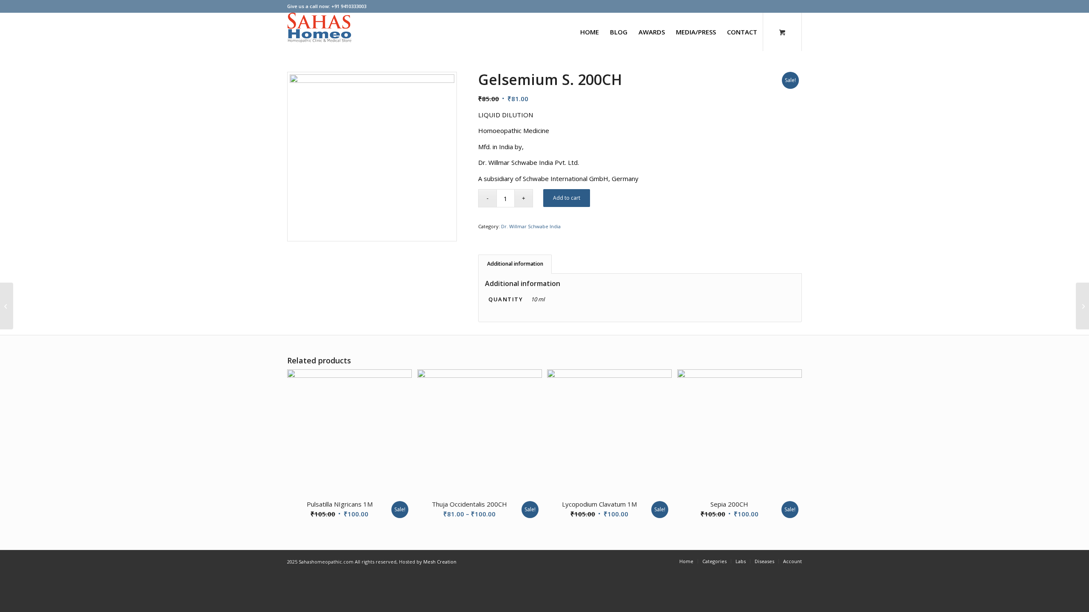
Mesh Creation (439, 561)
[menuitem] (589, 32)
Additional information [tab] (515, 263)
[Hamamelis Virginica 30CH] (6, 306)
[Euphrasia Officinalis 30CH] (1082, 306)
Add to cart (566, 197)
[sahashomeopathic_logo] (319, 32)
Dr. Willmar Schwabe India (531, 226)
